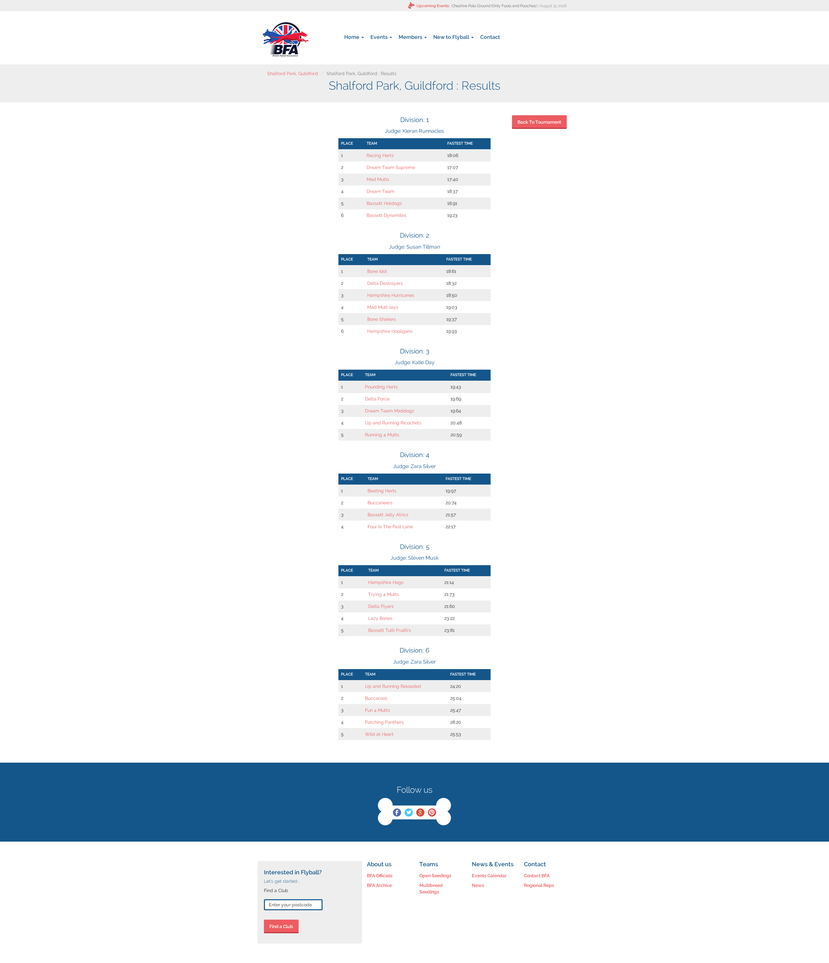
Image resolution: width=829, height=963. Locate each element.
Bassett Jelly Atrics (388, 514)
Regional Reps (539, 885)
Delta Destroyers (385, 283)
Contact (490, 37)
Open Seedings (435, 875)
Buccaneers (380, 502)
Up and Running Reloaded (393, 686)
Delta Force (377, 398)
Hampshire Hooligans (390, 331)
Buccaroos (376, 698)
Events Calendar (489, 875)
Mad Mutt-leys (382, 307)
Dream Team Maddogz (389, 410)
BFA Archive (379, 885)
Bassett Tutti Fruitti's (389, 630)
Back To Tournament (539, 122)
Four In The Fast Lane (390, 526)
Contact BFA (537, 875)
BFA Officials (379, 875)
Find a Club (281, 926)
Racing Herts (380, 155)
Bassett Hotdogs (384, 203)
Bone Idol (377, 271)
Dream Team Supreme (391, 167)
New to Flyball (452, 37)
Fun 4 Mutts (377, 710)
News (478, 885)
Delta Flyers (381, 606)
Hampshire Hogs (385, 582)
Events (379, 37)
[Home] (285, 39)
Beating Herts (382, 490)
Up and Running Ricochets (393, 422)
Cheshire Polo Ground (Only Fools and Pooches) (494, 6)
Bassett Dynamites (386, 215)
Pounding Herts (381, 386)
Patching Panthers (384, 722)
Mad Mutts (378, 179)
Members (411, 37)
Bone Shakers (381, 319)
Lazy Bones (380, 618)
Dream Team (380, 191)
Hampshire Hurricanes (390, 295)
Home (352, 37)
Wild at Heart (379, 734)
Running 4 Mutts (382, 434)
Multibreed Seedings (431, 888)
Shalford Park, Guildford (292, 73)
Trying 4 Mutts (383, 594)
